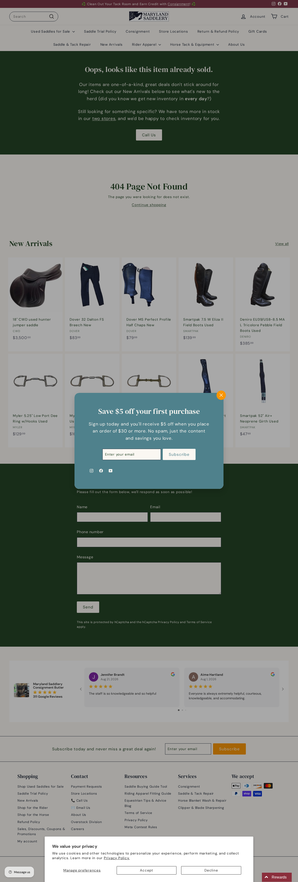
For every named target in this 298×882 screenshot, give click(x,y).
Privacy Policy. (117, 858)
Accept (146, 870)
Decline (211, 870)
